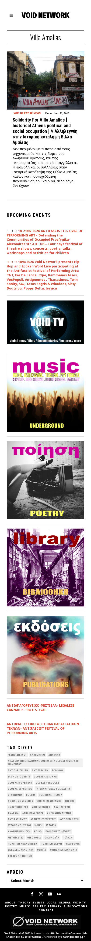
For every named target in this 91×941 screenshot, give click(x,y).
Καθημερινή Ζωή (19, 831)
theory (69, 801)
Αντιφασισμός (17, 819)
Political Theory (50, 795)
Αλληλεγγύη (62, 807)
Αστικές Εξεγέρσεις (43, 819)
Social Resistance (49, 801)
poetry (30, 795)
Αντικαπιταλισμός (59, 813)
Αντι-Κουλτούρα (33, 813)
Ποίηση (68, 837)
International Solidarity (53, 789)
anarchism (37, 755)
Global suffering (20, 789)
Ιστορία (51, 825)
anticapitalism (18, 770)
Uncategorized (18, 807)
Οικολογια (34, 837)
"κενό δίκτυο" (17, 755)
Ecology (57, 770)
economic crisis (19, 776)
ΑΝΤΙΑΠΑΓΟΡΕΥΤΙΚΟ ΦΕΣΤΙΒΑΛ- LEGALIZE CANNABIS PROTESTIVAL (40, 707)
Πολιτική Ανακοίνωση (22, 843)
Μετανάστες (16, 837)
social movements (20, 801)
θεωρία (41, 850)
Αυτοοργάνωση (69, 819)
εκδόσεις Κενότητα (21, 850)
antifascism (40, 770)
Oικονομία (15, 795)
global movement (20, 782)
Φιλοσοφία (73, 843)
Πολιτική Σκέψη (51, 843)
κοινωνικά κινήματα (63, 850)
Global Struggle (47, 782)
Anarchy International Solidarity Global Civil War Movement (43, 763)
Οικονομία (52, 837)
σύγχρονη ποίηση (20, 856)
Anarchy (54, 755)
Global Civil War (45, 776)
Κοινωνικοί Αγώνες (58, 831)
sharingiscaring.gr (73, 936)
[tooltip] (32, 894)
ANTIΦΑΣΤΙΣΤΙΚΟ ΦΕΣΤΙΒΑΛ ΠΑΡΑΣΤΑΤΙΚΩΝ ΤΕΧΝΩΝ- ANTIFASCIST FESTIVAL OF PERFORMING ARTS (43, 728)
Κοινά (38, 831)
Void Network (13, 933)
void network (41, 807)
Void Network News (27, 113)
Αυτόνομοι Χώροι (19, 825)
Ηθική (39, 825)
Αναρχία (13, 813)
